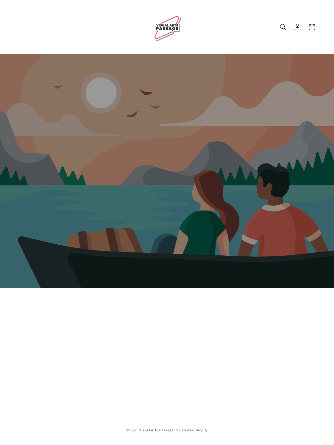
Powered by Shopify (191, 430)
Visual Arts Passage (156, 430)
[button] (283, 27)
